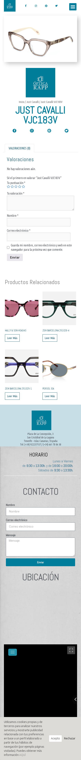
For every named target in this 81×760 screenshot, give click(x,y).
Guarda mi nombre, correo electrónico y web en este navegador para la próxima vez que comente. (41, 247)
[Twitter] (56, 6)
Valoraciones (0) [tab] (19, 148)
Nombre (12, 215)
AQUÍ (22, 754)
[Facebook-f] (26, 6)
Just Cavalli (32, 101)
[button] (73, 7)
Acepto (55, 738)
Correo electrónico (18, 230)
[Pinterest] (46, 6)
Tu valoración (15, 193)
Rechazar (69, 738)
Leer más (12, 338)
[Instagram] (36, 6)
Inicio (21, 101)
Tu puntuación (16, 183)
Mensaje (11, 535)
